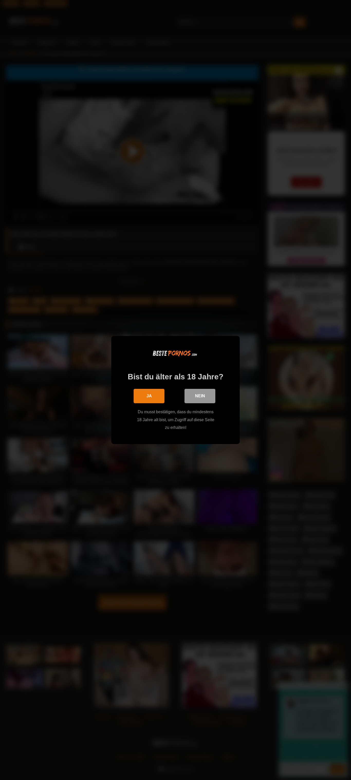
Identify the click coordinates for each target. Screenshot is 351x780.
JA (149, 396)
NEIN (200, 396)
